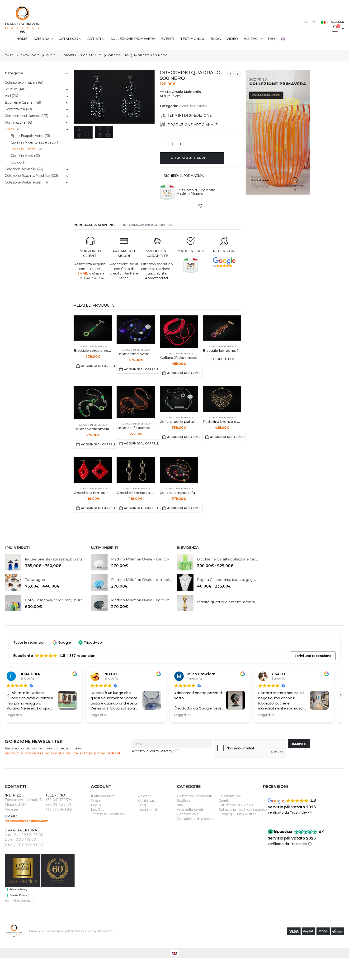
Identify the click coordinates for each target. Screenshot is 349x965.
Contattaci (147, 800)
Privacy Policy (18, 889)
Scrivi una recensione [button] (312, 655)
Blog (216, 39)
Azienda (41, 39)
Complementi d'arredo (22, 116)
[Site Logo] (22, 20)
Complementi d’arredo (196, 818)
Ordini (96, 800)
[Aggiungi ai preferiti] (200, 206)
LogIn (96, 805)
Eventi (167, 39)
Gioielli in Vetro (22, 156)
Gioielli (9, 129)
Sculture (11, 89)
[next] (237, 74)
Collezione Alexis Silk (20, 169)
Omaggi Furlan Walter (237, 814)
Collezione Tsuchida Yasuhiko (27, 176)
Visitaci (251, 39)
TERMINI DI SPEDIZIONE (190, 115)
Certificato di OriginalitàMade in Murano (195, 192)
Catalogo (68, 39)
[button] (74, 96)
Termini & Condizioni (108, 814)
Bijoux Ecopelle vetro (27, 136)
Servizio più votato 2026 (292, 807)
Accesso (337, 22)
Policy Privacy (160, 751)
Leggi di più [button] (22, 715)
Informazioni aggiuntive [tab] (148, 225)
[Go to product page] (93, 328)
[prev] (230, 74)
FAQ (271, 39)
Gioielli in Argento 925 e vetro (33, 142)
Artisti (94, 39)
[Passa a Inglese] (284, 39)
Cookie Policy (18, 895)
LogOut (97, 809)
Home (22, 39)
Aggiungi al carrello (191, 158)
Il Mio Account (103, 796)
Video (232, 39)
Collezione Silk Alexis (236, 805)
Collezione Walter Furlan (23, 182)
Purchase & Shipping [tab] (94, 225)
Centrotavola (15, 109)
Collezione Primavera (194, 796)
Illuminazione (15, 122)
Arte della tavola (190, 809)
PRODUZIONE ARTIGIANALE (193, 125)
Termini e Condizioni (20, 900)
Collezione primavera (132, 39)
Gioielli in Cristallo (193, 106)
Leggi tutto (223, 359)
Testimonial (192, 39)
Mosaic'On (105, 931)
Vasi (8, 96)
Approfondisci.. (157, 278)
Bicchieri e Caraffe (19, 102)
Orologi (16, 162)
